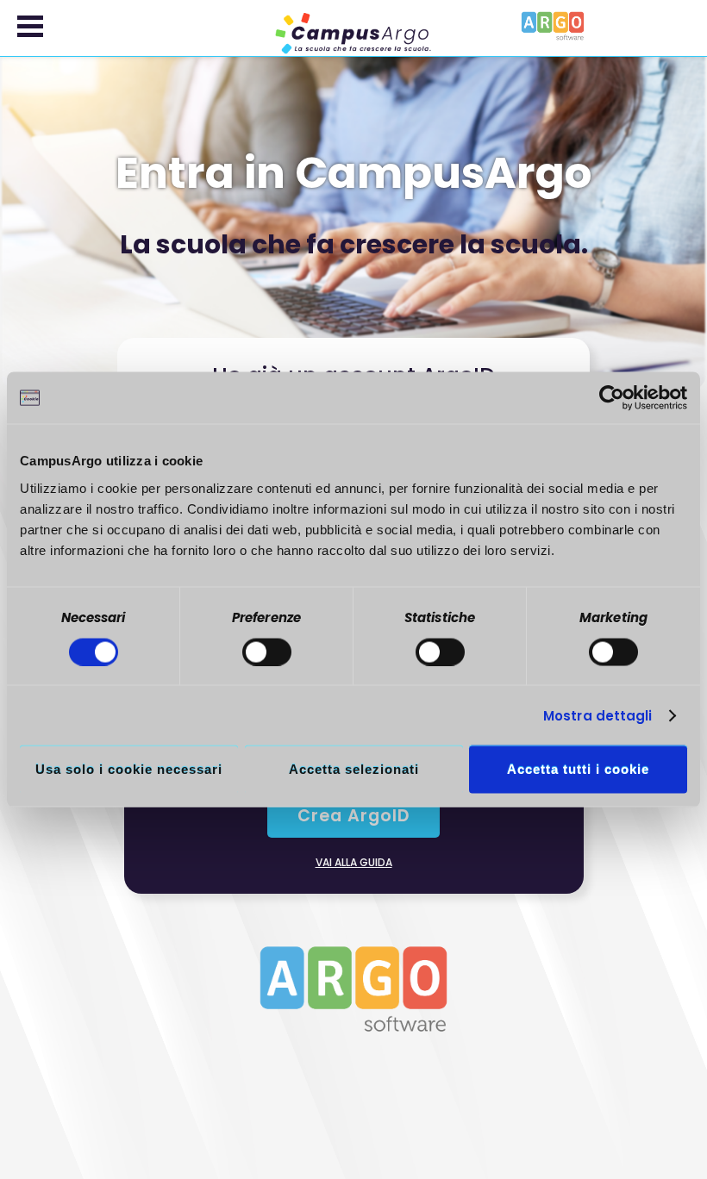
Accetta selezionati (354, 769)
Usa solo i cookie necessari (128, 769)
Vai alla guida (354, 862)
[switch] (266, 651)
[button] (30, 26)
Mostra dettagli (598, 715)
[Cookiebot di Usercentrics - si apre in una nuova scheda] (611, 398)
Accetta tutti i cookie (578, 769)
